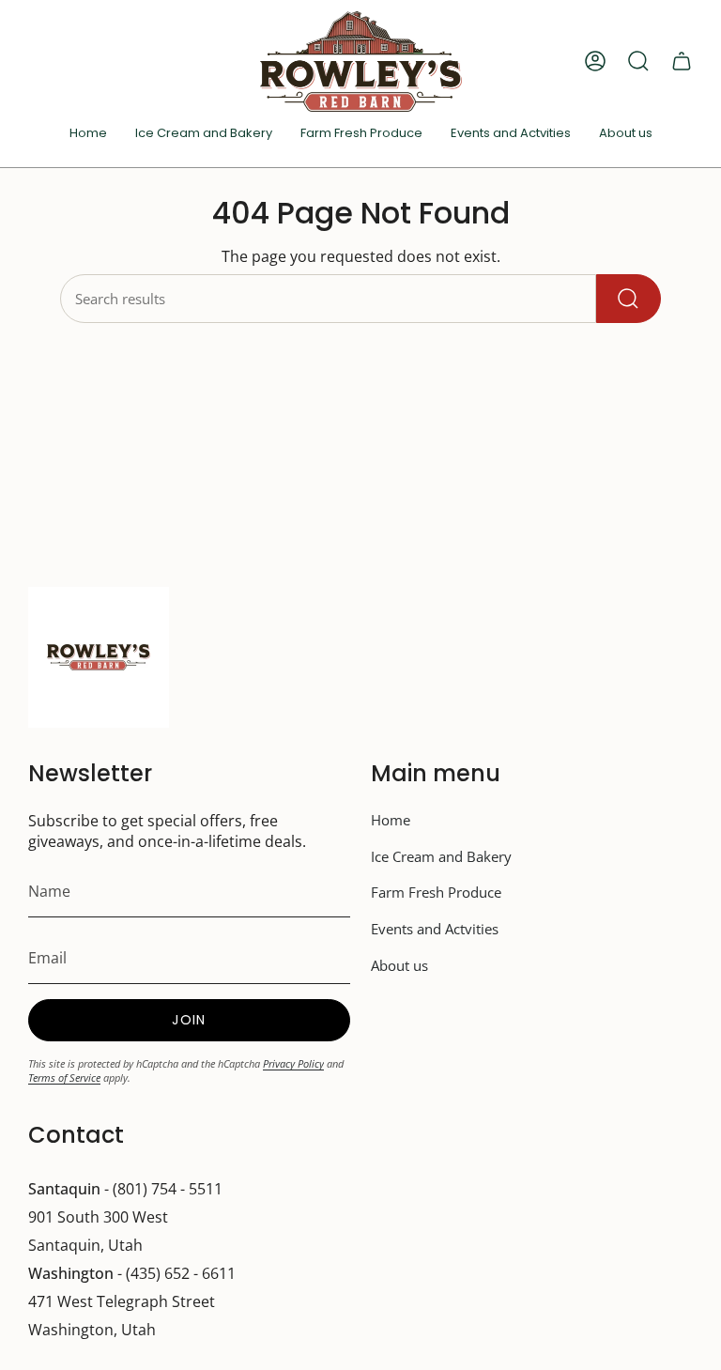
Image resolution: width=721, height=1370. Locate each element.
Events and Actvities (435, 928)
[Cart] (681, 61)
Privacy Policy (293, 1063)
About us (399, 965)
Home (390, 819)
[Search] (628, 298)
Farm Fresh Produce (436, 892)
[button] (511, 134)
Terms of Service (64, 1077)
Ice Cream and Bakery (441, 856)
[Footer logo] (98, 657)
